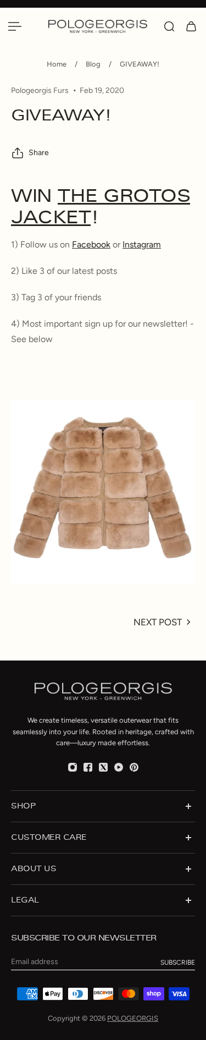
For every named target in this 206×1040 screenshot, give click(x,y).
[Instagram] (72, 767)
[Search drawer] (169, 26)
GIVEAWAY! (139, 64)
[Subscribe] (177, 962)
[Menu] (15, 26)
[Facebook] (88, 767)
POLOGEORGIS (132, 1018)
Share (39, 152)
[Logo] (100, 26)
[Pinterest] (134, 767)
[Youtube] (118, 767)
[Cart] (191, 26)
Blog (93, 64)
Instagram (142, 244)
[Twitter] (103, 767)
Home (56, 64)
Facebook (91, 244)
